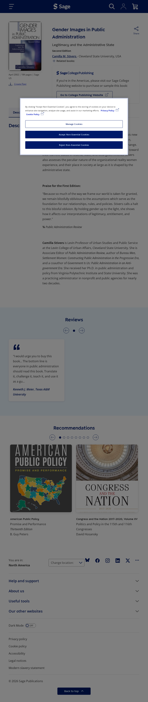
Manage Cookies (74, 124)
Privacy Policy (108, 110)
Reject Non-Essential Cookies (74, 144)
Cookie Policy (33, 114)
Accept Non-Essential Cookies (74, 134)
